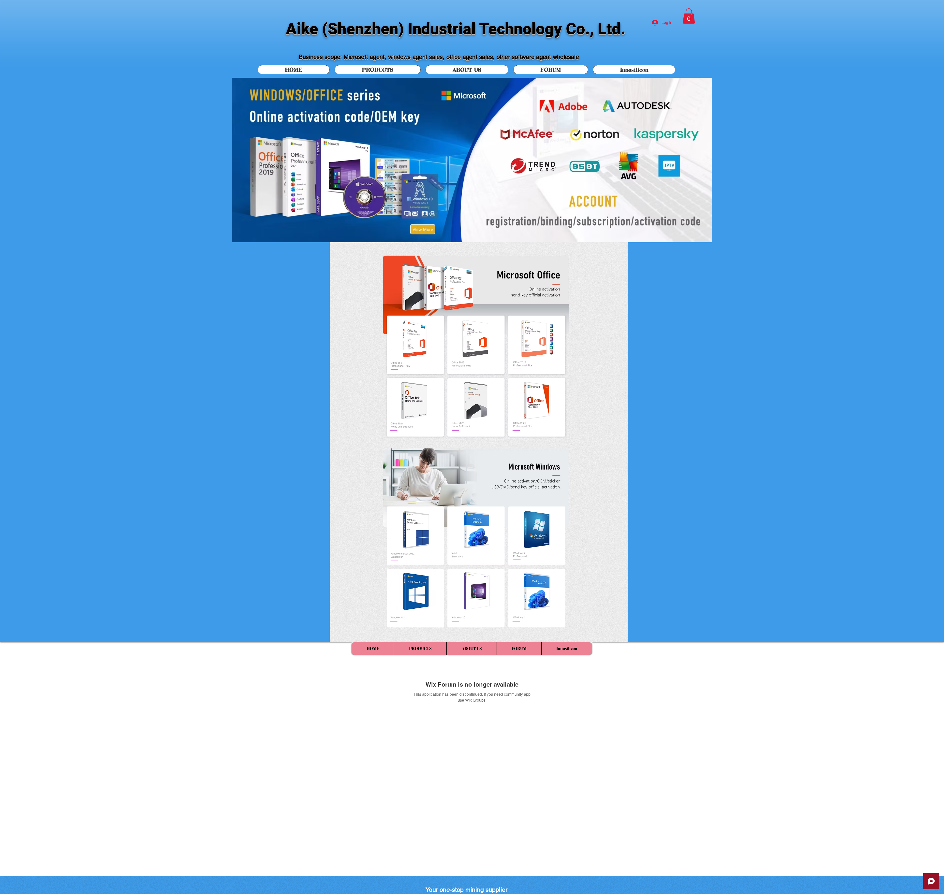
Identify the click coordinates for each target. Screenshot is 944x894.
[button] (688, 16)
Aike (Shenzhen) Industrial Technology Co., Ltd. (455, 29)
